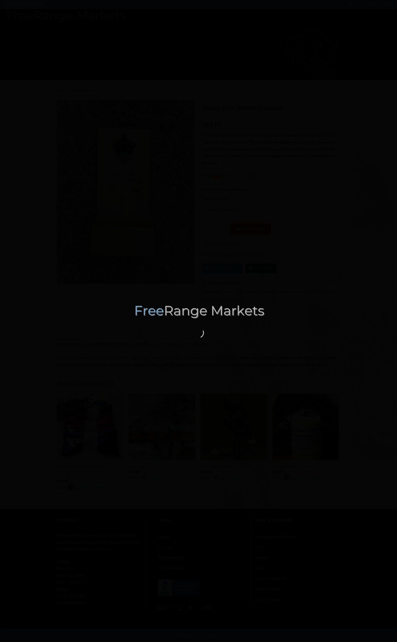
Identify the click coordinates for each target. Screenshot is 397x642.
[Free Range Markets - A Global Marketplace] (198, 311)
